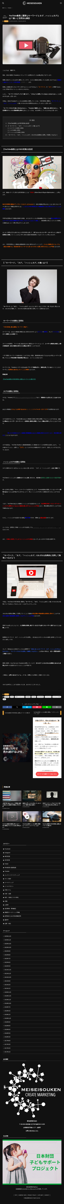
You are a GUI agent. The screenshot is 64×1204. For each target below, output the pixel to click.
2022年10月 (7, 947)
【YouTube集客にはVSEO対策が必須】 (19, 123)
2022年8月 (7, 955)
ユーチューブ (48, 696)
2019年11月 (7, 999)
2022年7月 (7, 958)
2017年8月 (7, 1040)
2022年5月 (7, 966)
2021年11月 (7, 973)
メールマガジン (9, 886)
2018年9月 (7, 1022)
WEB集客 (28, 696)
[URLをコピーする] (56, 707)
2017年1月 (7, 1052)
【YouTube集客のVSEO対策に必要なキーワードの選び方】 (19, 379)
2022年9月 (7, 951)
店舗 (6, 901)
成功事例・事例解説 (10, 908)
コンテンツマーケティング (12, 875)
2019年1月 (7, 1014)
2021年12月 (7, 969)
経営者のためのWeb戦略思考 (13, 916)
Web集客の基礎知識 (10, 867)
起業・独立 (8, 923)
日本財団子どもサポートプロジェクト (26, 1189)
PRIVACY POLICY (32, 1195)
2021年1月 (7, 988)
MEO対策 (7, 856)
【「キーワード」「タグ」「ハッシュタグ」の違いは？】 (24, 126)
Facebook (7, 849)
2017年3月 (7, 1044)
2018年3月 (7, 1037)
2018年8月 (7, 1025)
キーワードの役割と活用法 (16, 128)
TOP (16, 1195)
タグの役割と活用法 (15, 130)
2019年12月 (7, 996)
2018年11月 (7, 1018)
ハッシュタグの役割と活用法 (17, 132)
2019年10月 (7, 1003)
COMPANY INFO (22, 1195)
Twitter (6, 864)
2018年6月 (7, 1029)
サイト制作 (8, 878)
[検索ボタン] (3, 3)
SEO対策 (7, 696)
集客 (4, 699)
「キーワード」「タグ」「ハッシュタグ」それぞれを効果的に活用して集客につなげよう (33, 135)
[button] (7, 707)
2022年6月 (7, 962)
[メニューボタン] (61, 3)
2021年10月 (7, 977)
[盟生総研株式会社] (32, 3)
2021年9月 (7, 981)
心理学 (7, 905)
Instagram (7, 852)
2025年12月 (7, 936)
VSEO (12, 696)
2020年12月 (7, 992)
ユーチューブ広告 (56, 696)
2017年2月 (7, 1048)
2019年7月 (7, 1007)
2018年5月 (7, 1033)
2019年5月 (7, 1011)
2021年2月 (7, 984)
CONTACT (46, 1195)
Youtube (6, 21)
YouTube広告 (40, 696)
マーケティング (9, 882)
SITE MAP (40, 1195)
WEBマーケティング (19, 696)
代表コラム (8, 890)
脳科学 (7, 920)
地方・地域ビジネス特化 (11, 897)
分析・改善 (8, 893)
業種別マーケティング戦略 (12, 912)
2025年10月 (7, 943)
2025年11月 (7, 940)
